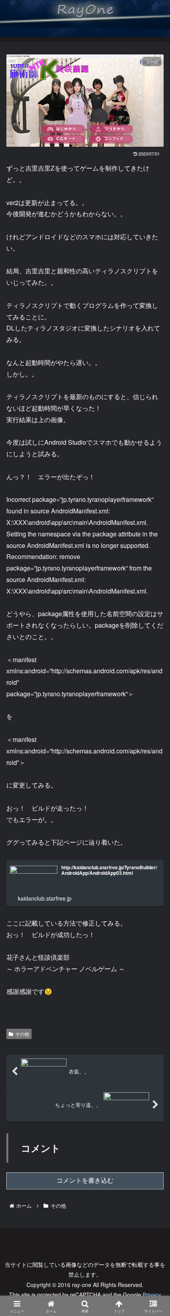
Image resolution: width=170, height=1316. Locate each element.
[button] (152, 1107)
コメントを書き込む (85, 1180)
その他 (22, 1033)
